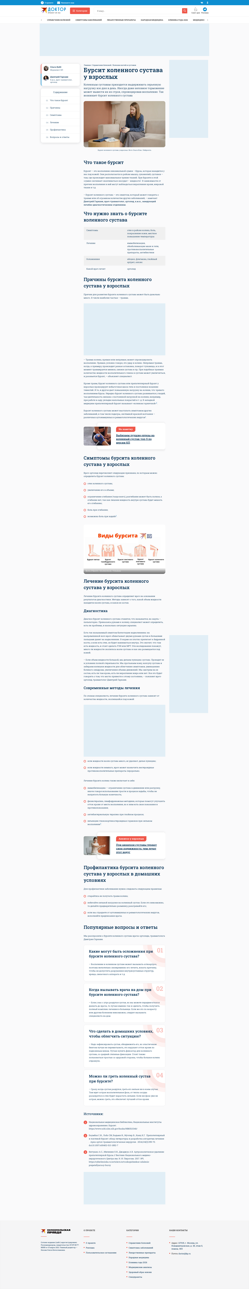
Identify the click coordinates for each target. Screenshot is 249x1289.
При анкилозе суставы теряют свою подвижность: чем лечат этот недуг (136, 848)
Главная (87, 65)
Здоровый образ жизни (140, 1272)
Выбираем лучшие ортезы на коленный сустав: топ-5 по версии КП (135, 439)
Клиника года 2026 (178, 20)
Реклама (90, 1247)
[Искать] (184, 10)
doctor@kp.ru (184, 1253)
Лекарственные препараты (121, 20)
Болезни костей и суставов (124, 65)
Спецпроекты (135, 1277)
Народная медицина (152, 20)
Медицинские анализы (140, 1267)
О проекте (91, 1243)
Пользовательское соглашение (101, 1252)
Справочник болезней (58, 20)
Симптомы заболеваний (88, 20)
